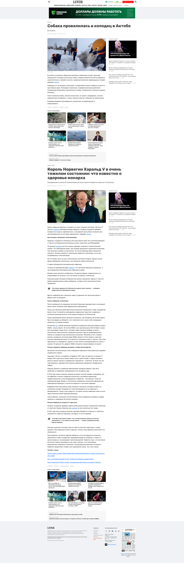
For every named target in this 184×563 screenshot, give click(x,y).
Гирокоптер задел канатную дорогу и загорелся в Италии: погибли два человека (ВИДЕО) (74, 518)
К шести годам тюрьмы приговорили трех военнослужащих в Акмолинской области (72, 155)
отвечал (74, 408)
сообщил (56, 229)
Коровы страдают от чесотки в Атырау (60, 160)
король (72, 466)
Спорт (89, 5)
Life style (84, 5)
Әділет (105, 5)
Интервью (78, 5)
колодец (61, 107)
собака (66, 107)
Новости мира (70, 5)
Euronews (58, 246)
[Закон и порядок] (109, 1)
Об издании (96, 530)
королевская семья (64, 466)
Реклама (95, 532)
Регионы (100, 5)
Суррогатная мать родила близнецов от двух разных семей (65, 514)
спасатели (55, 107)
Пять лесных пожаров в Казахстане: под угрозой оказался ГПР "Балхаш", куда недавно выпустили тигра (122, 76)
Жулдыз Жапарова (52, 33)
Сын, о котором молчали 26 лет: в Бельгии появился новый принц (70, 459)
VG (56, 325)
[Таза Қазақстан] (118, 1)
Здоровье (50, 466)
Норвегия (56, 466)
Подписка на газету (128, 2)
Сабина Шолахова (51, 185)
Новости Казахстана (60, 5)
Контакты (95, 536)
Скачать (123, 553)
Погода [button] (126, 5)
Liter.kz (56, 82)
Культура (94, 5)
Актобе (49, 107)
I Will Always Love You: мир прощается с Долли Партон (120, 54)
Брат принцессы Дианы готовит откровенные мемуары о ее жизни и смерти (74, 462)
